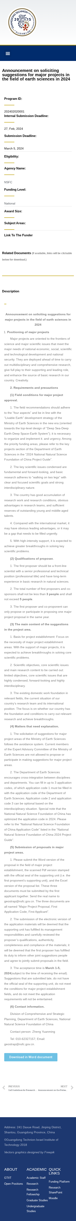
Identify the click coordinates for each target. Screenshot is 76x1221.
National (9, 203)
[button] (7, 53)
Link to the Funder (18, 235)
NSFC (8, 182)
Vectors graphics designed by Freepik (29, 1152)
